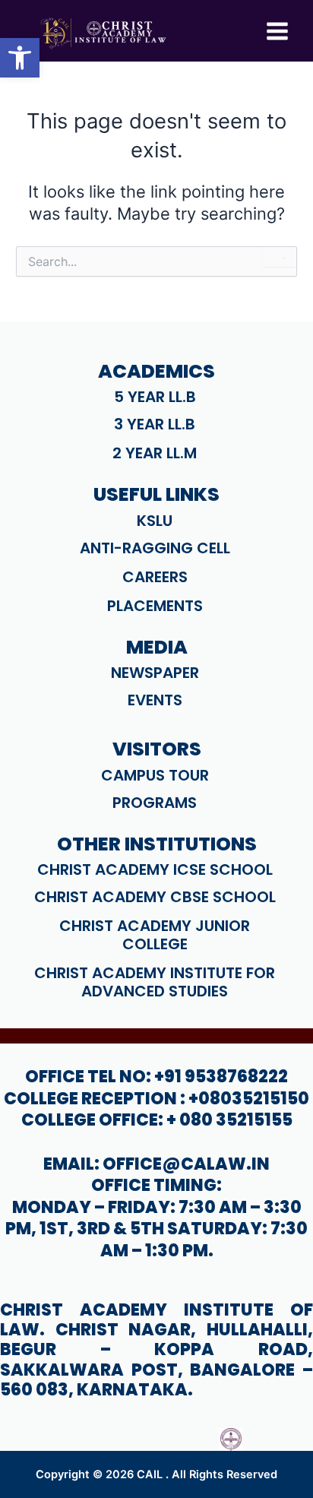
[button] (20, 58)
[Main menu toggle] (277, 31)
